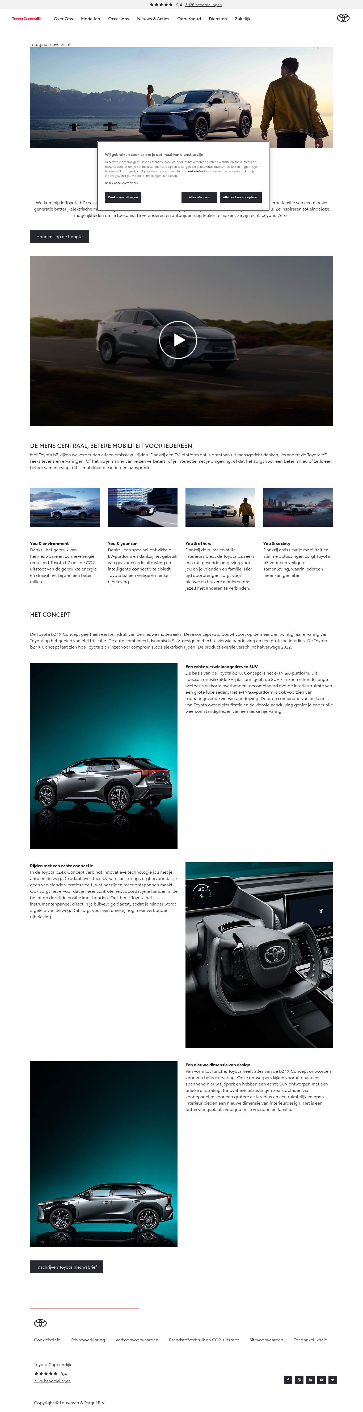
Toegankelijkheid (310, 1339)
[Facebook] (288, 1380)
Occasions (118, 18)
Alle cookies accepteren (241, 197)
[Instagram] (299, 1380)
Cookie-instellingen (123, 197)
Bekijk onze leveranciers (121, 183)
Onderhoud (189, 18)
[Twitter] (332, 1380)
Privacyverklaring (88, 1339)
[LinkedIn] (310, 1380)
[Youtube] (321, 1380)
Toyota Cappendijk (26, 18)
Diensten (218, 18)
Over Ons (63, 18)
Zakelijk (243, 18)
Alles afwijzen (199, 197)
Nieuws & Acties (153, 18)
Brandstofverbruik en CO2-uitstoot (204, 1339)
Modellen (90, 18)
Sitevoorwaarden (266, 1339)
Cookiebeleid (47, 1339)
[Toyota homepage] (343, 18)
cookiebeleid (196, 171)
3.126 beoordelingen (203, 4)
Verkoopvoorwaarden (137, 1339)
